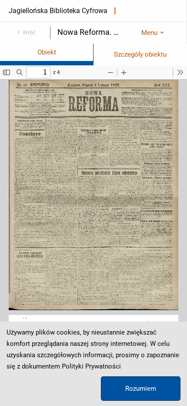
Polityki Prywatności (91, 366)
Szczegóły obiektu (140, 54)
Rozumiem (140, 388)
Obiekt (46, 52)
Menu (149, 33)
